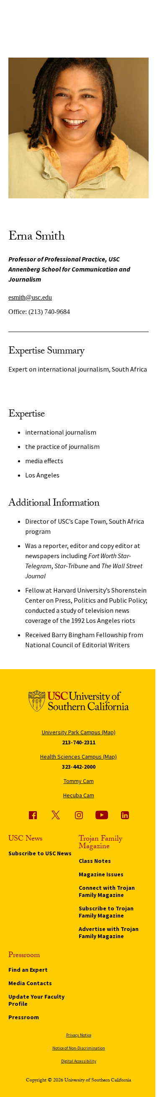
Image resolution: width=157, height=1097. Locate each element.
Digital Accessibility (78, 1061)
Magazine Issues (101, 874)
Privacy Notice (78, 1035)
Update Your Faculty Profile (36, 1000)
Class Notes (95, 861)
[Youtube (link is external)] (101, 815)
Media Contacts (30, 983)
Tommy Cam (79, 781)
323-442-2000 (78, 766)
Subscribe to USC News (40, 853)
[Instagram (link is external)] (78, 815)
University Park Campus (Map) (79, 732)
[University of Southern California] (78, 702)
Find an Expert (28, 969)
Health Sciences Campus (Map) (78, 756)
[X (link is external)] (55, 815)
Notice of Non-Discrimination (78, 1048)
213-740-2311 (78, 742)
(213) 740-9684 (49, 311)
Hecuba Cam (78, 795)
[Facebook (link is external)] (32, 815)
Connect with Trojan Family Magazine (107, 891)
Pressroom (23, 1017)
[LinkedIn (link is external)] (124, 815)
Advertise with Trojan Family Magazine (109, 932)
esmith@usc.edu (30, 297)
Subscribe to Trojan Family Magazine (106, 911)
